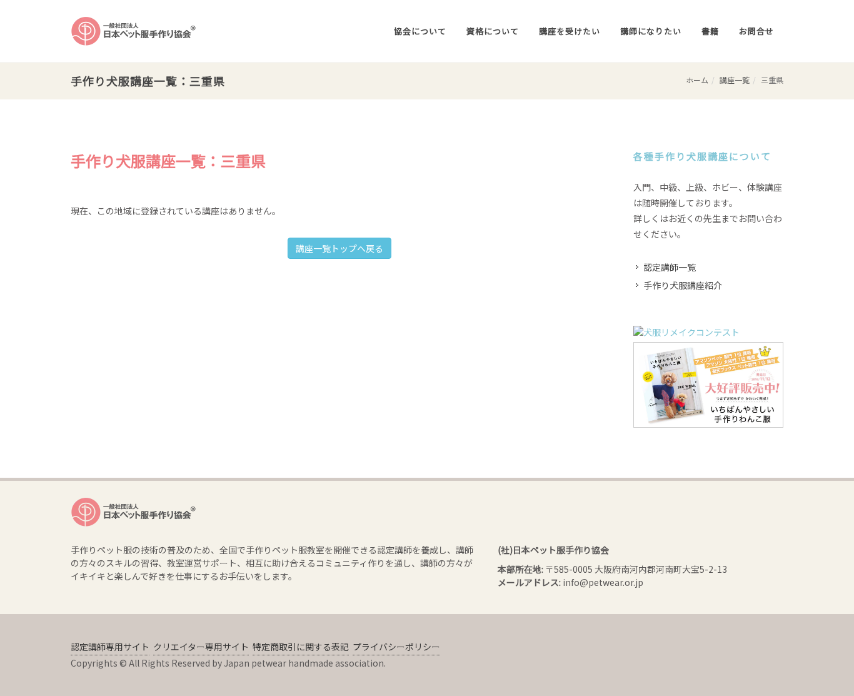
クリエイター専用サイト (201, 646)
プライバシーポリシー (396, 646)
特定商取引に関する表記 (301, 646)
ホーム (697, 79)
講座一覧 (735, 79)
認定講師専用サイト (110, 646)
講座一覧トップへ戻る (339, 248)
